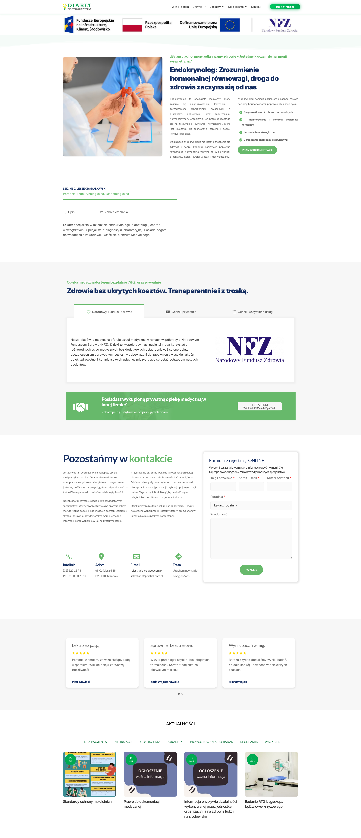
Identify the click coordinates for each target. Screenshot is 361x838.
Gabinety (215, 6)
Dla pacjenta (236, 6)
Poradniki (175, 742)
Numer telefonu (279, 478)
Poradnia (217, 497)
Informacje (123, 742)
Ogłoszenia (150, 742)
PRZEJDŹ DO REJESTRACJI (257, 150)
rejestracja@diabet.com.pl (146, 570)
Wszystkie (274, 742)
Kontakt (256, 6)
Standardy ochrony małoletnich (87, 801)
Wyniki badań (180, 6)
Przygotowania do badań (212, 742)
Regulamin (249, 742)
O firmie (197, 6)
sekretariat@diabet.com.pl (146, 576)
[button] (179, 694)
